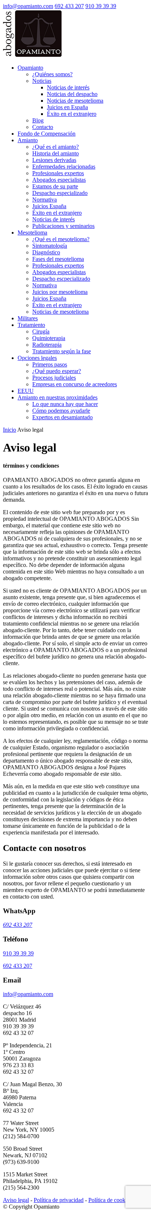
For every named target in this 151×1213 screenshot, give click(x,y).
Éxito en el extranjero (71, 114)
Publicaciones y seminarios (63, 226)
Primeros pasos (49, 364)
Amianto (28, 140)
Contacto (42, 127)
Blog (38, 120)
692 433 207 (69, 6)
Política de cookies (110, 1200)
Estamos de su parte (55, 186)
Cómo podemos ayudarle (61, 411)
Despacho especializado (60, 193)
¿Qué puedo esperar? (56, 371)
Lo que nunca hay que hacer (65, 404)
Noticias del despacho (72, 94)
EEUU (26, 391)
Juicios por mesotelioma (60, 292)
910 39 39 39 (100, 6)
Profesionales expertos (58, 173)
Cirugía (40, 331)
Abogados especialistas (59, 180)
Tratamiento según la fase (61, 351)
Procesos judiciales (54, 378)
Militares (28, 318)
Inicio (9, 430)
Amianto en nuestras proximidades (57, 397)
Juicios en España (67, 107)
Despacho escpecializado (61, 279)
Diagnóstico (46, 252)
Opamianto (30, 67)
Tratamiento (31, 325)
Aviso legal (16, 1200)
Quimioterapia (48, 338)
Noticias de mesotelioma (75, 100)
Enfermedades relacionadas (63, 166)
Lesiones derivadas (54, 160)
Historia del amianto (55, 153)
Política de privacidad (59, 1200)
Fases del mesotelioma (58, 259)
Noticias (41, 81)
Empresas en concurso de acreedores (74, 384)
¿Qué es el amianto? (55, 147)
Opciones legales (37, 358)
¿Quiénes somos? (52, 74)
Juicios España (49, 206)
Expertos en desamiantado (62, 417)
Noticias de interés (68, 87)
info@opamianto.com (28, 6)
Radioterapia (47, 345)
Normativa (44, 199)
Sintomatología (49, 246)
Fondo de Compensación (47, 133)
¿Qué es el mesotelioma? (60, 239)
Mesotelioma (32, 232)
